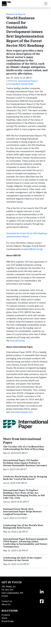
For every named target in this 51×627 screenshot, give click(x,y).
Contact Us (7, 601)
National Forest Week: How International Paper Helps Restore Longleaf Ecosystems (22, 511)
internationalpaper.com (21, 412)
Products (6, 615)
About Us (6, 604)
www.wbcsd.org (17, 340)
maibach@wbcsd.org (32, 249)
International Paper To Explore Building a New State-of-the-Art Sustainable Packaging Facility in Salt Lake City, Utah (24, 494)
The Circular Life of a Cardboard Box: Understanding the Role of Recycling (23, 447)
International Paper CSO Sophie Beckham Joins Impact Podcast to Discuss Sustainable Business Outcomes (25, 463)
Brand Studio (8, 621)
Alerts (4, 618)
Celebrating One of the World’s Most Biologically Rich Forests (23, 526)
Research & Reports (15, 14)
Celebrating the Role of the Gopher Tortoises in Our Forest (22, 559)
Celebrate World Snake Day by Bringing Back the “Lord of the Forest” (25, 477)
